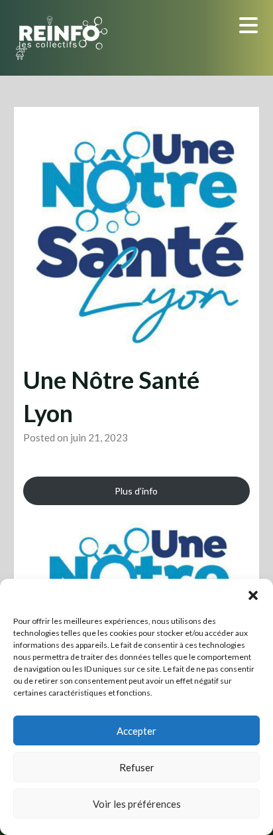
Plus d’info (136, 490)
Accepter (136, 731)
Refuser (136, 767)
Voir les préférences (137, 804)
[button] (253, 595)
